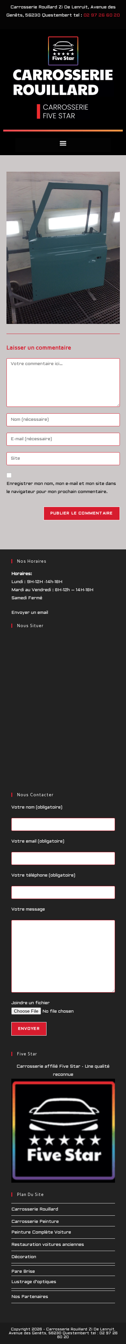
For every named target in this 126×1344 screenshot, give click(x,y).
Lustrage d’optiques (33, 1282)
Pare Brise (23, 1271)
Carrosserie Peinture (35, 1222)
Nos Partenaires (29, 1297)
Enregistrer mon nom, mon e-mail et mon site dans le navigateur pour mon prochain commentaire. (61, 488)
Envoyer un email (29, 613)
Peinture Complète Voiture (41, 1232)
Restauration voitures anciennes (47, 1245)
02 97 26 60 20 (101, 15)
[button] (63, 143)
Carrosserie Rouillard (34, 1209)
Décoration (23, 1257)
